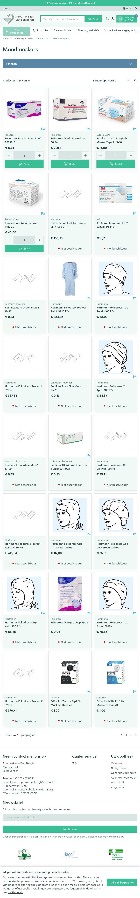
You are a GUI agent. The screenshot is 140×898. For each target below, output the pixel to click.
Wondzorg (43, 38)
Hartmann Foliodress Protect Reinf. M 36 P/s (22, 545)
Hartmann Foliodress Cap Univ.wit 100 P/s (112, 466)
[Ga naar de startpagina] (20, 19)
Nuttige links (118, 768)
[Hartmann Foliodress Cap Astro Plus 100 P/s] (70, 515)
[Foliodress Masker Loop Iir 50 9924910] (24, 109)
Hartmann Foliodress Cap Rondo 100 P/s (112, 309)
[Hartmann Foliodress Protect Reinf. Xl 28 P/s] (70, 278)
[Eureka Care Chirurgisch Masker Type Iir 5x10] (115, 109)
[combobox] (62, 18)
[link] (122, 734)
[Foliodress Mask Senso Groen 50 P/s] (70, 109)
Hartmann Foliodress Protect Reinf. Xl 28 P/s (68, 309)
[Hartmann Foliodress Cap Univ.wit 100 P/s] (115, 436)
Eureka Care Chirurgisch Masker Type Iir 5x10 (111, 140)
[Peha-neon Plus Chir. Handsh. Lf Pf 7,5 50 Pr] (70, 194)
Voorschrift (117, 782)
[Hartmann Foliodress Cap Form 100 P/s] (115, 593)
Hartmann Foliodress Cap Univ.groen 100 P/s (112, 545)
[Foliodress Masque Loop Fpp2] (70, 593)
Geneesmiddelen (63, 30)
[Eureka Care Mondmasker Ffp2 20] (24, 194)
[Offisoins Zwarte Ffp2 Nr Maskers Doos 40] (70, 672)
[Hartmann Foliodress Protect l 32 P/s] (24, 357)
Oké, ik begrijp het (122, 882)
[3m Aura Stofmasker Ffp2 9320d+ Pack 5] (115, 194)
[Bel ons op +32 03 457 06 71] (107, 18)
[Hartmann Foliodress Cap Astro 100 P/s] (24, 593)
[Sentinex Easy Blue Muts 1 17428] (70, 357)
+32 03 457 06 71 (24, 778)
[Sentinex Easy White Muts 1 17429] (24, 436)
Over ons (116, 763)
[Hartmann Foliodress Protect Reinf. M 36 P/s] (24, 515)
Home (6, 38)
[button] (70, 63)
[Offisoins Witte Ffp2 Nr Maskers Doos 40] (115, 672)
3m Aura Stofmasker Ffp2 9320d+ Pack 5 (112, 224)
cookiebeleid (15, 892)
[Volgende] (134, 734)
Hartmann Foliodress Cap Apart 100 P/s (112, 388)
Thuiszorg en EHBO (88, 30)
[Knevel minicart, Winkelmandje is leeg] (120, 19)
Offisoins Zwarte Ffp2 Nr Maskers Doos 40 (66, 703)
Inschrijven (70, 829)
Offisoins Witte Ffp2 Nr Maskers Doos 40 (110, 703)
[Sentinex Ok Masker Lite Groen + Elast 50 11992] (70, 436)
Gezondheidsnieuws (123, 772)
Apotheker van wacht (124, 777)
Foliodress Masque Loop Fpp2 (69, 622)
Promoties (42, 30)
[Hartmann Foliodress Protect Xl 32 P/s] (24, 672)
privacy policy (115, 836)
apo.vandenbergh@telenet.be (38, 782)
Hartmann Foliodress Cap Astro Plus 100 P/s (66, 545)
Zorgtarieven (119, 787)
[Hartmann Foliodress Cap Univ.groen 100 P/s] (115, 515)
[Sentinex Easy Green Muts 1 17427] (24, 278)
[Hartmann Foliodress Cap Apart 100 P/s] (115, 357)
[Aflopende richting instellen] (135, 80)
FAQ (74, 763)
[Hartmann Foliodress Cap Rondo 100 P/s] (115, 278)
